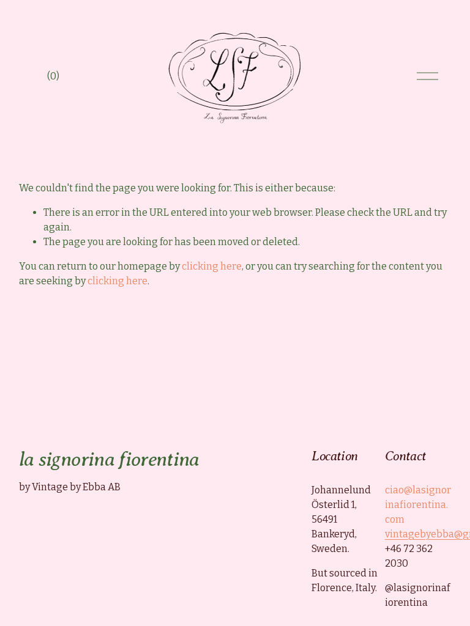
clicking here (212, 266)
